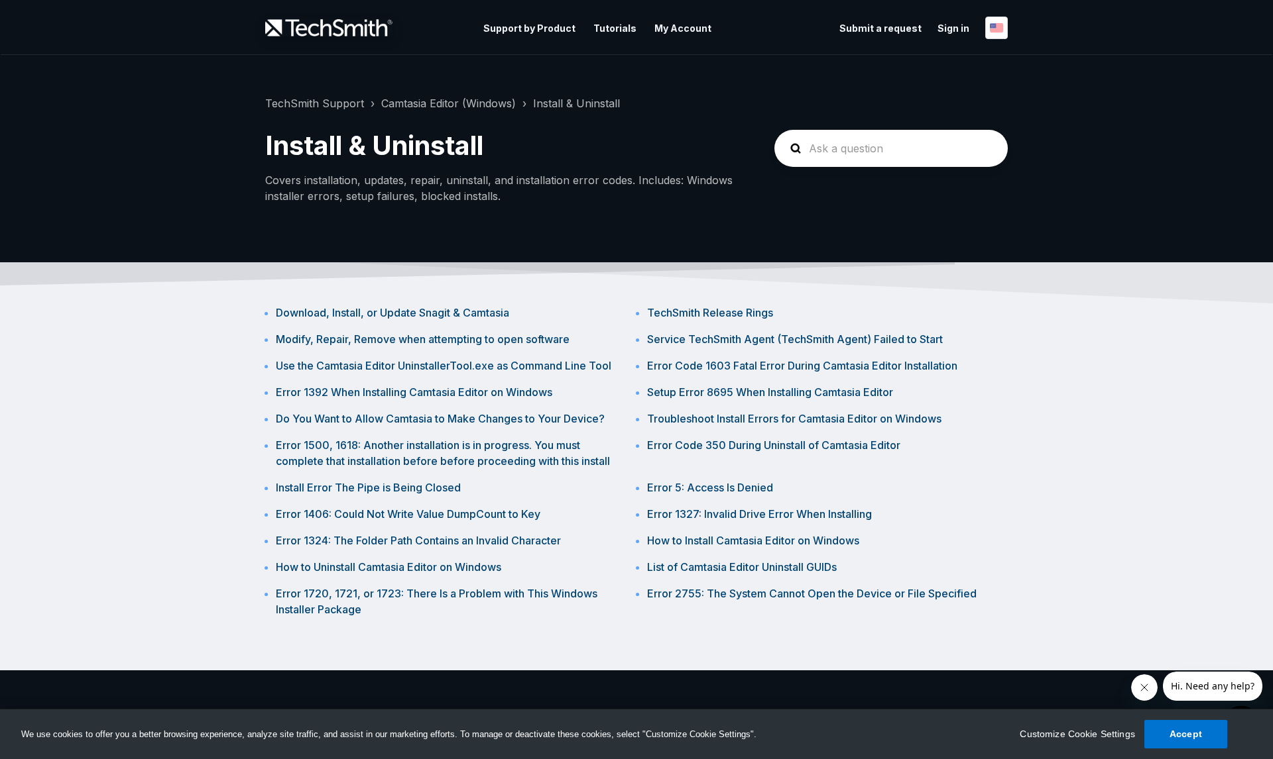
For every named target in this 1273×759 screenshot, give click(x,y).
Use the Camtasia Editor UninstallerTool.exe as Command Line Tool (443, 365)
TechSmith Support (314, 103)
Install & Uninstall (576, 103)
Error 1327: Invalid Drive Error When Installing (759, 514)
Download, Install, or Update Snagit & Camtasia (392, 312)
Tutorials (614, 28)
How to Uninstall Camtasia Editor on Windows (388, 567)
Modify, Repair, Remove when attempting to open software (423, 339)
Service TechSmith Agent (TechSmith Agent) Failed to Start (795, 339)
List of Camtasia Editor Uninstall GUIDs (742, 567)
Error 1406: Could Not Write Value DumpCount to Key (408, 514)
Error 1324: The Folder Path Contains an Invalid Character (418, 540)
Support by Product (529, 28)
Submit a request (880, 28)
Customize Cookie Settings (1077, 734)
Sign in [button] (953, 28)
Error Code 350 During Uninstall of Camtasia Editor (773, 445)
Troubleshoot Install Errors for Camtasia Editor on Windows (794, 418)
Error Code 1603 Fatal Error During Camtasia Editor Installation (802, 365)
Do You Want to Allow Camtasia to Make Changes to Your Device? (440, 418)
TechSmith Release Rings (710, 312)
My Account (682, 28)
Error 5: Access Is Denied (710, 487)
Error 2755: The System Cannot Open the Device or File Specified (812, 593)
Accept (1186, 734)
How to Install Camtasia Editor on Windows (753, 540)
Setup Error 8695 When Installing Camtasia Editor (770, 392)
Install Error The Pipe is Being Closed (368, 487)
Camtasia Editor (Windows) (448, 103)
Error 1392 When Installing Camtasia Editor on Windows (414, 392)
